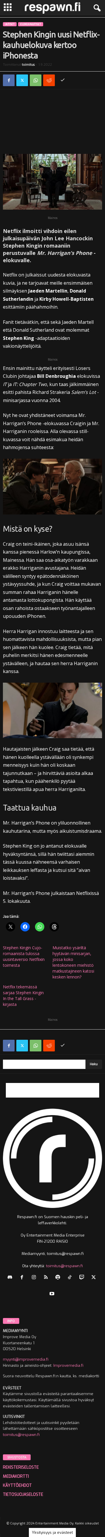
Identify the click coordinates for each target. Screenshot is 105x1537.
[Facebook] (9, 80)
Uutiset (10, 24)
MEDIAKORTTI (16, 1476)
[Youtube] (52, 1294)
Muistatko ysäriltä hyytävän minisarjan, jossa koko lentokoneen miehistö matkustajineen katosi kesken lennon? (73, 962)
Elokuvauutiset (30, 24)
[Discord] (11, 1277)
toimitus (28, 64)
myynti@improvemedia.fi (25, 1359)
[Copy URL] (62, 80)
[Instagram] (35, 1277)
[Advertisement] (52, 123)
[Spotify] (59, 1277)
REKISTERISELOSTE (21, 1467)
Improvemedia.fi (68, 1365)
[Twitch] (83, 1277)
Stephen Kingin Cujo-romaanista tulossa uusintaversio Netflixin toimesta (24, 956)
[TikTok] (71, 1277)
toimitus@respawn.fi (64, 1265)
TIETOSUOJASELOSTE (23, 1494)
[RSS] (47, 1277)
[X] (22, 80)
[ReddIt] (49, 80)
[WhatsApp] (35, 80)
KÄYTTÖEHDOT (17, 1485)
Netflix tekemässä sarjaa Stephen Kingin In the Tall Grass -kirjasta (23, 995)
